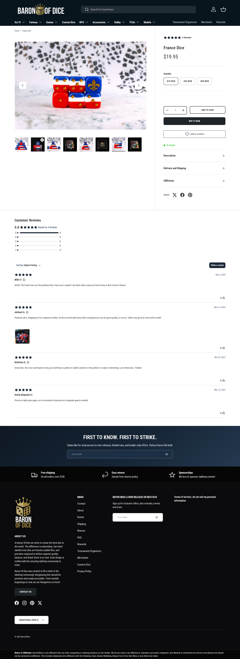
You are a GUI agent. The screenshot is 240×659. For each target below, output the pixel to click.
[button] (223, 9)
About (80, 510)
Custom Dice (68, 22)
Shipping (81, 524)
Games (49, 22)
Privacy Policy (84, 571)
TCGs (132, 22)
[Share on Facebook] (182, 195)
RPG (81, 22)
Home (17, 31)
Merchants (206, 22)
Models (147, 22)
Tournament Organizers (185, 22)
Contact (81, 503)
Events (80, 517)
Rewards (220, 22)
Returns (81, 530)
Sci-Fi (18, 22)
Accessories (99, 22)
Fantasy (33, 22)
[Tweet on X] (175, 195)
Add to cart (207, 110)
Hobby (117, 22)
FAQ (79, 537)
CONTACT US (25, 591)
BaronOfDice (25, 637)
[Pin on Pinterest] (190, 195)
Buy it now (194, 121)
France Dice (26, 31)
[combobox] (138, 9)
